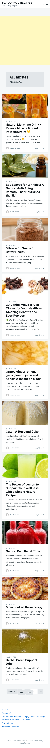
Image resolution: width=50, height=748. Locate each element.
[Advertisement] (25, 40)
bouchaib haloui (14, 148)
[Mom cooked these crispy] (25, 588)
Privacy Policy (7, 723)
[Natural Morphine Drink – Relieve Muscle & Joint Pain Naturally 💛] (25, 106)
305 (21, 693)
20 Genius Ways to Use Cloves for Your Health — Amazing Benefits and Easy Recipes (24, 310)
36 (41, 691)
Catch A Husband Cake (22, 431)
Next (29, 693)
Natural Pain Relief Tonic (23, 551)
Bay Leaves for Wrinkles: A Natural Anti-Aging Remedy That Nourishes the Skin (25, 190)
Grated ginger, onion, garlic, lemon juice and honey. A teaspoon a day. (23, 375)
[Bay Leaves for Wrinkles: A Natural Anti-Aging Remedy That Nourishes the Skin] (25, 166)
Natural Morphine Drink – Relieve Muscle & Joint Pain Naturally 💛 (23, 128)
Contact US (6, 713)
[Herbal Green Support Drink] (25, 641)
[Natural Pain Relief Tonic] (25, 532)
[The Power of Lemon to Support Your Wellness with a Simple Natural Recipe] (25, 466)
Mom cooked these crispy (24, 607)
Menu (47, 4)
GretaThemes (24, 743)
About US (5, 709)
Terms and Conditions (10, 727)
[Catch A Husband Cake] (25, 413)
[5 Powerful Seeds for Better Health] (25, 229)
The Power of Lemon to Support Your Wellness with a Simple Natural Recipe (22, 490)
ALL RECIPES (11, 122)
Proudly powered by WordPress (18, 741)
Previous (11, 691)
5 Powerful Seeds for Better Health (21, 250)
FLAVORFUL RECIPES (17, 2)
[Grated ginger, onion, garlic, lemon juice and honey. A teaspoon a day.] (25, 353)
